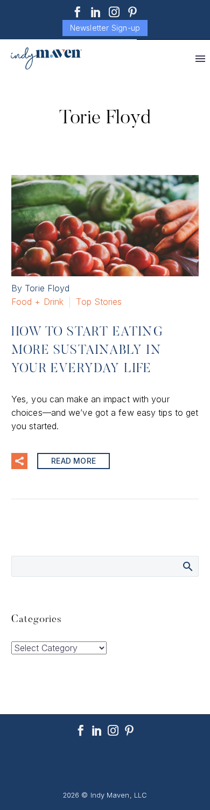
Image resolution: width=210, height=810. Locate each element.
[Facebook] (77, 11)
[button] (19, 461)
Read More (73, 460)
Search (187, 566)
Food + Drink (37, 301)
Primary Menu (200, 59)
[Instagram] (114, 11)
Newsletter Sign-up (105, 27)
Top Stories (99, 301)
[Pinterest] (132, 11)
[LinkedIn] (96, 11)
